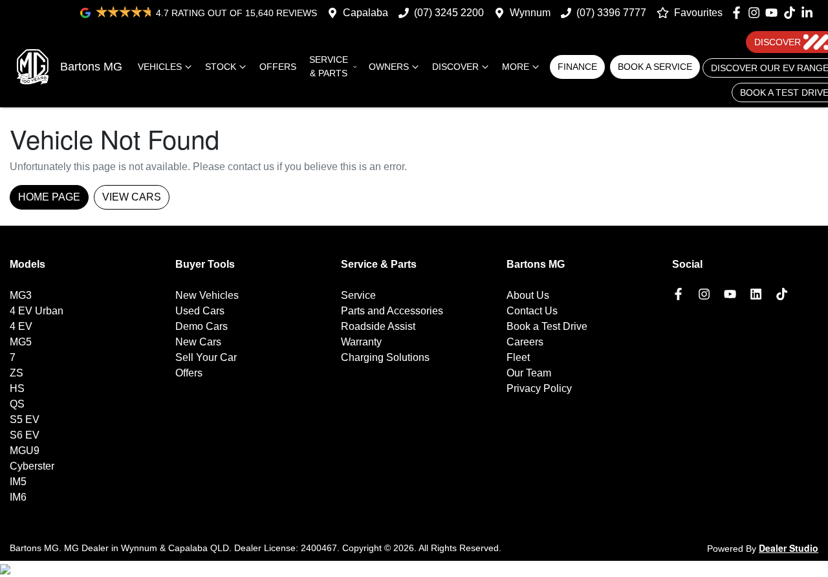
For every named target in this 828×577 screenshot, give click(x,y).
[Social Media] (792, 12)
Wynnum (530, 12)
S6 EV (24, 435)
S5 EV (24, 419)
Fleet (518, 357)
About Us (528, 295)
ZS (16, 372)
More (515, 66)
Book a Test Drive (547, 326)
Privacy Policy (539, 388)
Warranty (361, 341)
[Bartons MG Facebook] (739, 12)
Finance (577, 66)
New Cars (198, 341)
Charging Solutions (385, 357)
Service (358, 295)
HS (17, 388)
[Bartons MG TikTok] (784, 294)
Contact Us (532, 310)
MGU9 (24, 450)
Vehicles (160, 66)
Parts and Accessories (392, 310)
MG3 (21, 295)
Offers (277, 66)
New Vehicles (207, 295)
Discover (455, 66)
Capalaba (365, 12)
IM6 (18, 497)
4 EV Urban (36, 310)
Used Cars (199, 310)
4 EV (21, 326)
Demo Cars (201, 326)
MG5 (21, 341)
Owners (389, 66)
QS (17, 403)
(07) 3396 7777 (611, 12)
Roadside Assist (378, 326)
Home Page (49, 196)
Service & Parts (328, 66)
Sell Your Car (206, 357)
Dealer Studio (788, 547)
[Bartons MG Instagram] (756, 12)
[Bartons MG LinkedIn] (809, 12)
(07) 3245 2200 (449, 12)
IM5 (18, 481)
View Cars (131, 196)
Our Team (529, 372)
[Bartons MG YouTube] (774, 12)
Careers (525, 341)
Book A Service (655, 66)
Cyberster (32, 466)
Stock (220, 66)
